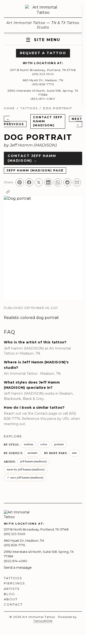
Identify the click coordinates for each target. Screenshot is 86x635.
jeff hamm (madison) (33, 461)
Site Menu (43, 40)
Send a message (18, 567)
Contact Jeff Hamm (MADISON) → (32, 158)
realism (28, 444)
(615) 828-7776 (43, 84)
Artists (12, 589)
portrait (52, 317)
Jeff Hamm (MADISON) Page (35, 170)
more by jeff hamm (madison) (25, 469)
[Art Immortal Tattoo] (43, 10)
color (43, 444)
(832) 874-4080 (43, 98)
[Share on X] (39, 182)
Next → (77, 121)
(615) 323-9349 (43, 74)
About (11, 599)
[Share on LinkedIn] (48, 182)
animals (32, 453)
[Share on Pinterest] (20, 182)
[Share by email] (77, 182)
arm (74, 453)
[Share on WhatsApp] (58, 182)
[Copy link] (8, 192)
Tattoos (29, 108)
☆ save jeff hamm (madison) (25, 477)
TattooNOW (43, 621)
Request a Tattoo (43, 53)
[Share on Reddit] (67, 182)
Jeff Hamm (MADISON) (33, 145)
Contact (13, 604)
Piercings (14, 583)
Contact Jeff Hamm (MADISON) (48, 121)
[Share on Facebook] (29, 182)
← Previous (14, 121)
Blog (9, 594)
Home (9, 108)
